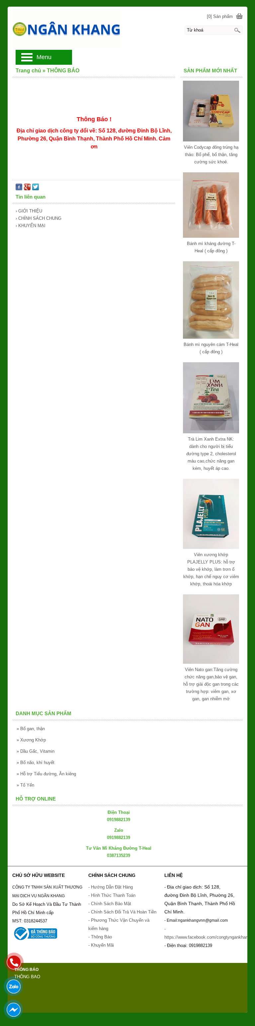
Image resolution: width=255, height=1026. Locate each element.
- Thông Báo (100, 936)
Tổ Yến (25, 785)
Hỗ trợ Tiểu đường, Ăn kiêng (46, 773)
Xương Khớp (31, 739)
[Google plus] (27, 188)
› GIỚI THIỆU (29, 211)
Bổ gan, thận (31, 728)
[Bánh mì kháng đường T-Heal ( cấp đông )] (211, 236)
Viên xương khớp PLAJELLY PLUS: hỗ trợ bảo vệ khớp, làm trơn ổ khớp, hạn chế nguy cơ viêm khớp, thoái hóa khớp (211, 569)
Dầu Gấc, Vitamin (35, 751)
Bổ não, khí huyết (35, 762)
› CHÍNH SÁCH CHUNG (38, 218)
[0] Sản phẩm (220, 16)
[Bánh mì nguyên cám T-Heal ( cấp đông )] (211, 337)
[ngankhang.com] (127, 28)
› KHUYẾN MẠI (30, 225)
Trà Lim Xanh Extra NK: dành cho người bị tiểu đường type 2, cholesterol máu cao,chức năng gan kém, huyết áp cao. (211, 454)
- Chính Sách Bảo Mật (109, 903)
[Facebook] (19, 188)
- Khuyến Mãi (101, 945)
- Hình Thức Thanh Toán (111, 895)
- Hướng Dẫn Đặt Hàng (110, 887)
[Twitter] (35, 188)
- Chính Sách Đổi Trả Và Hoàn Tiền (122, 911)
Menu (44, 57)
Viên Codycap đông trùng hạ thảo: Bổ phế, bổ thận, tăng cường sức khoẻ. (211, 154)
